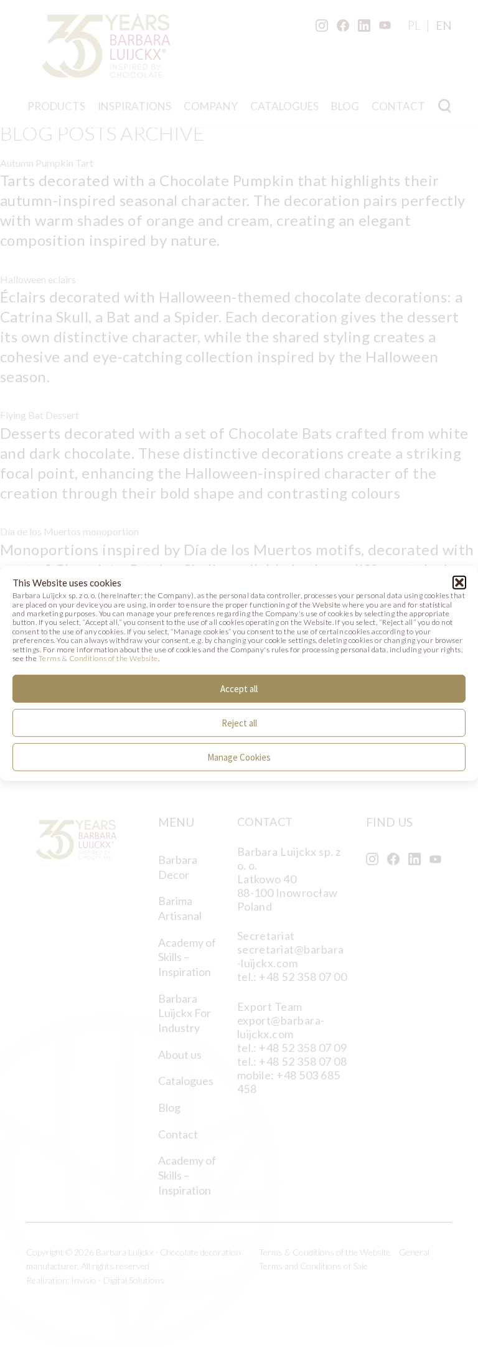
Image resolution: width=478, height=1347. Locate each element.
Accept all (239, 689)
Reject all (239, 723)
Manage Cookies (239, 757)
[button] (459, 582)
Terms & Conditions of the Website (98, 658)
